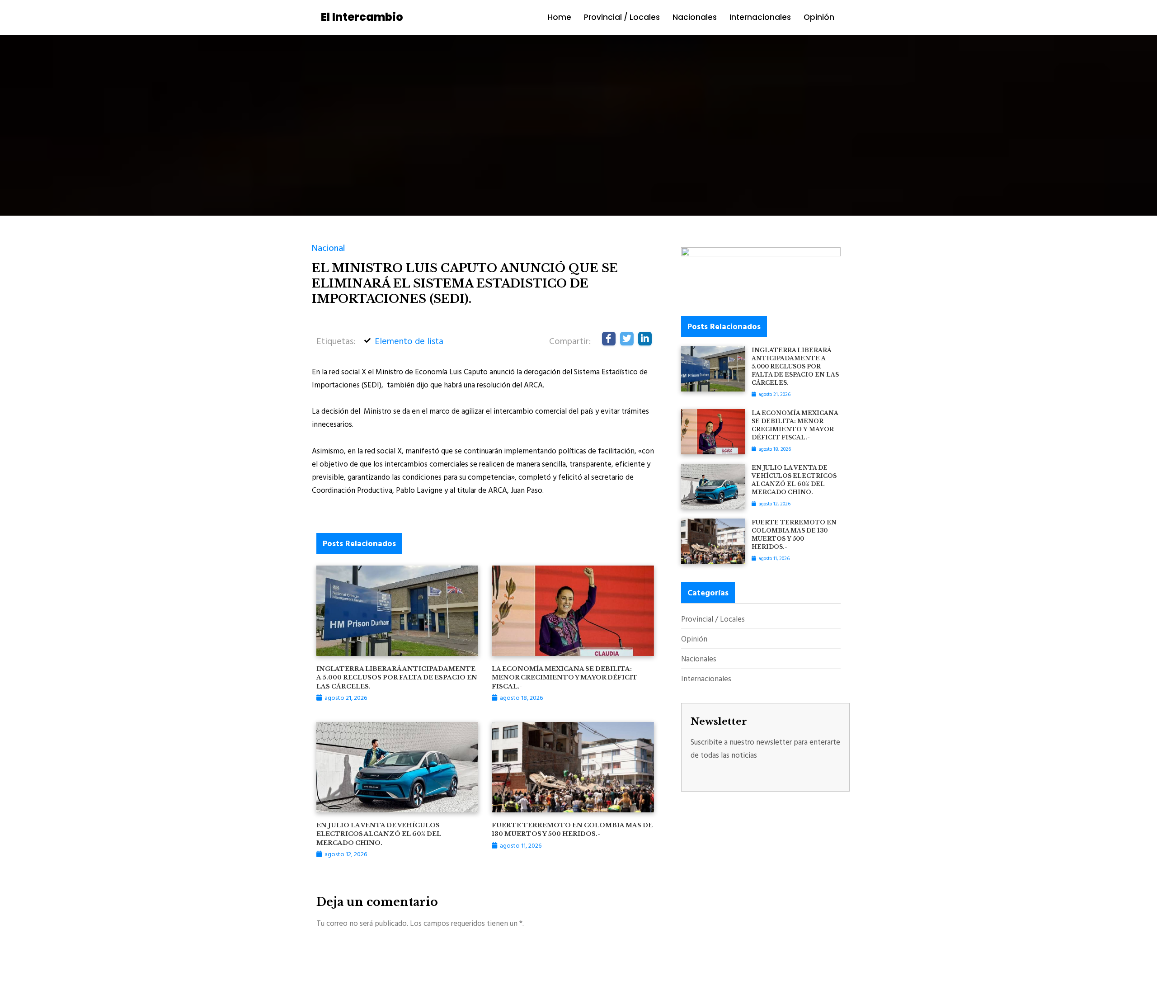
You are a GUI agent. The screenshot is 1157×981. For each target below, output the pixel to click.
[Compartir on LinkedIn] (645, 338)
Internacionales (760, 17)
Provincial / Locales (622, 17)
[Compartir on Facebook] (609, 338)
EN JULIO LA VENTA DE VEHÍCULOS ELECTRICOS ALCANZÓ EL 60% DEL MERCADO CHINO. (378, 834)
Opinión (819, 17)
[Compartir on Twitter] (627, 338)
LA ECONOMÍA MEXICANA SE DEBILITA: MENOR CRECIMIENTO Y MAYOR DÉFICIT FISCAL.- (565, 677)
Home (559, 17)
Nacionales (695, 17)
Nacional (328, 247)
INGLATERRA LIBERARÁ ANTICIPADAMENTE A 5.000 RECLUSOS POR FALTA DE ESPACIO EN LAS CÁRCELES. (396, 677)
